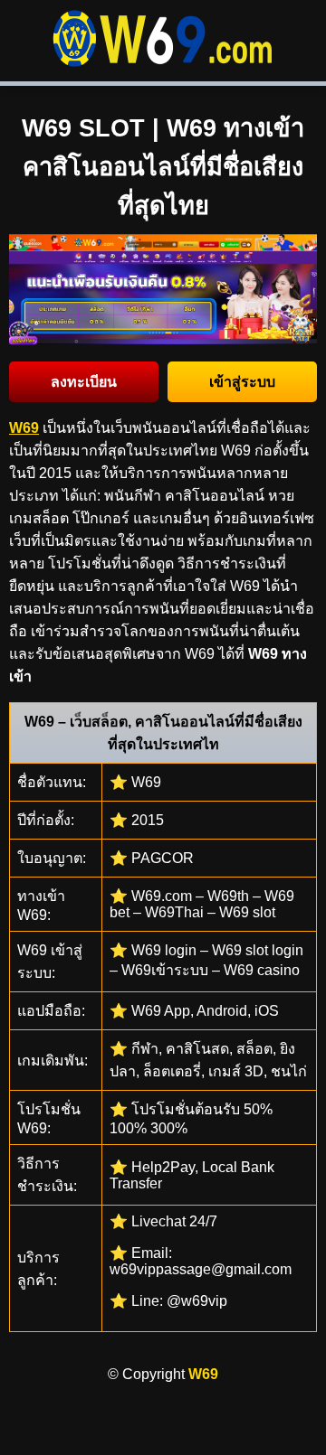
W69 (203, 1374)
